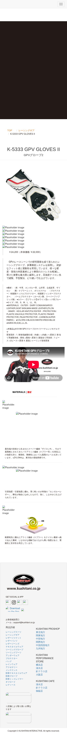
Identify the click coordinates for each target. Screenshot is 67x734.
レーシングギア (26, 130)
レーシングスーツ (13, 631)
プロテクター (11, 658)
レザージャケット (13, 637)
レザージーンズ (12, 643)
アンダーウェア (12, 655)
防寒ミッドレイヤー (14, 678)
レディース (10, 684)
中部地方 (40, 638)
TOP (9, 130)
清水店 (39, 668)
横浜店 (39, 664)
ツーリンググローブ (14, 649)
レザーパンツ (11, 640)
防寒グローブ (11, 675)
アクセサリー (11, 667)
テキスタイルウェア (14, 646)
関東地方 (40, 635)
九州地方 (40, 648)
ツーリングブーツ (13, 652)
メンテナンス (11, 670)
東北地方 (40, 632)
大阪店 (39, 674)
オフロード (10, 681)
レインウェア (11, 664)
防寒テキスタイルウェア (16, 672)
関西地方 (40, 641)
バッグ (9, 661)
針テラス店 (41, 671)
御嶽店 (39, 690)
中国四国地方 (43, 645)
